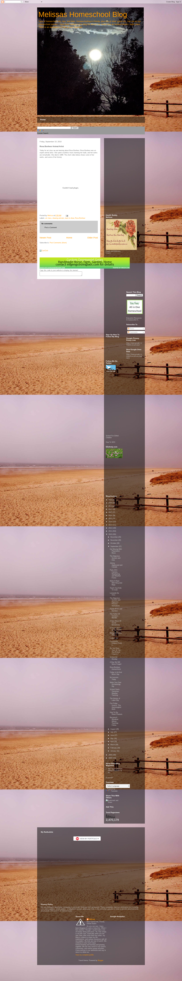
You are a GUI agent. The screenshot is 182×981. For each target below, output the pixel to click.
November (114, 540)
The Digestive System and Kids (115, 558)
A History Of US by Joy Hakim (116, 629)
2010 (110, 534)
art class (48, 218)
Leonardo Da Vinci (114, 594)
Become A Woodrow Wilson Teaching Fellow (114, 721)
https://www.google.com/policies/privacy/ (134, 344)
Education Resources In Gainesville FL (134, 319)
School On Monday (113, 658)
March (112, 745)
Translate (114, 791)
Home (43, 120)
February (113, 748)
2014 (110, 522)
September (114, 546)
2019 (110, 506)
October (113, 543)
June (112, 735)
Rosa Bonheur (80, 218)
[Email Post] (67, 215)
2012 (110, 528)
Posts (131, 329)
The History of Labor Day (115, 699)
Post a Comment (51, 227)
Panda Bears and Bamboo (116, 610)
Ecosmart (109, 778)
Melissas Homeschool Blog (82, 14)
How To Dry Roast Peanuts (116, 713)
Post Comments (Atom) (58, 243)
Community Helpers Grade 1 (116, 643)
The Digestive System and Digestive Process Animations (115, 602)
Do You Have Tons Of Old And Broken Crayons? (115, 651)
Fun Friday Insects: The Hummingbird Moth (115, 706)
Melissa (92, 919)
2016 (110, 515)
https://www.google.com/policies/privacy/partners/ (134, 356)
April (112, 741)
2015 (110, 518)
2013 (110, 525)
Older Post (92, 237)
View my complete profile (85, 955)
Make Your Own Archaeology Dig (115, 684)
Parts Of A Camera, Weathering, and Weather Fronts (115, 574)
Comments (133, 332)
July (112, 732)
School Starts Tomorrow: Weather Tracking (115, 692)
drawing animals (58, 218)
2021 (110, 500)
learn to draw (69, 218)
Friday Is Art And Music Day (116, 673)
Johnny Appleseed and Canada (116, 565)
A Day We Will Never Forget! (115, 663)
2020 (110, 503)
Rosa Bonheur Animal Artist (115, 668)
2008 (110, 758)
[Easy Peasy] (135, 313)
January (113, 751)
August (113, 729)
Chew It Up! (114, 638)
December (114, 537)
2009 (110, 755)
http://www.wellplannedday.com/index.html (115, 770)
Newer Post (45, 237)
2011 (110, 531)
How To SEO (110, 442)
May (112, 738)
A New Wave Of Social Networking (115, 623)
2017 (110, 512)
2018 (110, 509)
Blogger (100, 960)
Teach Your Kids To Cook (116, 589)
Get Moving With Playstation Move (116, 551)
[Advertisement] (124, 177)
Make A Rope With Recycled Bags (116, 583)
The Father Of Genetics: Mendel (115, 616)
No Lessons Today (114, 678)
